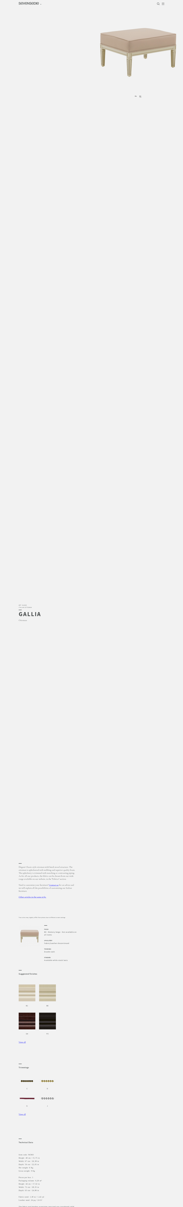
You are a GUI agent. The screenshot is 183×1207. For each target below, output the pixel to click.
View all (22, 1042)
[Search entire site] (159, 4)
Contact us (54, 885)
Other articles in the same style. (32, 897)
